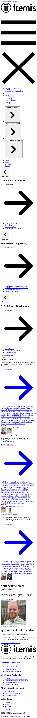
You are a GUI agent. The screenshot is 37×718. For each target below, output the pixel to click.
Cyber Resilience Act (11, 223)
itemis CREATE (6, 506)
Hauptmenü (5, 176)
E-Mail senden (15, 643)
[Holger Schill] (4, 579)
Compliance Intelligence (12, 88)
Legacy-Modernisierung (12, 350)
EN (5, 357)
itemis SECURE (6, 427)
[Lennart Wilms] (13, 624)
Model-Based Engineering (13, 90)
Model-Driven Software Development (16, 288)
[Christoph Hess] (9, 579)
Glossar (28, 716)
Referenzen (12, 100)
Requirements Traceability (13, 228)
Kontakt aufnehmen (7, 355)
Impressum (4, 716)
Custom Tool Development (13, 289)
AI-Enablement (9, 349)
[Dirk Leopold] (4, 433)
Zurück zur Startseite (7, 599)
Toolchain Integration (11, 291)
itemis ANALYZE (17, 427)
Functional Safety (10, 227)
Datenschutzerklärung (15, 716)
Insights (11, 99)
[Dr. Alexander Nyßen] (9, 433)
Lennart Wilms (5, 634)
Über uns (11, 97)
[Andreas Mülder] (9, 512)
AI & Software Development (14, 92)
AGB (24, 716)
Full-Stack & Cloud (11, 352)
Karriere (11, 102)
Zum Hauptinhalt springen (9, 1)
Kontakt (11, 104)
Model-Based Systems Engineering (16, 286)
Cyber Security (9, 225)
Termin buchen (6, 643)
